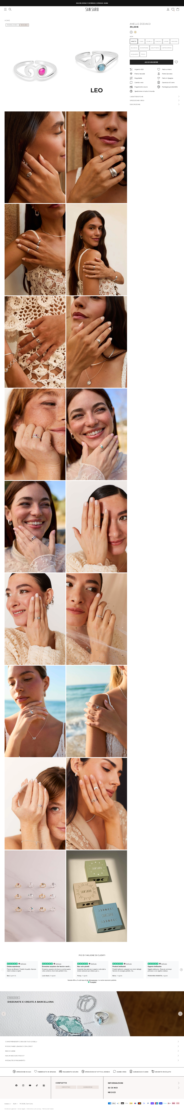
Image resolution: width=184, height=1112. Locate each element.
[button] (10, 9)
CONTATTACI (66, 1087)
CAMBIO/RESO (87, 1087)
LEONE (166, 41)
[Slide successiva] (180, 1014)
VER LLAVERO (108, 3)
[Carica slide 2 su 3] (93, 1035)
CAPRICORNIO (167, 48)
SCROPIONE (144, 48)
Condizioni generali (10, 1109)
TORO (141, 41)
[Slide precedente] (3, 1014)
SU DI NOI (113, 1088)
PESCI (143, 54)
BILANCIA (134, 48)
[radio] (131, 32)
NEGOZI (112, 1092)
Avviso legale (21, 1109)
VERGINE (174, 41)
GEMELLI (149, 41)
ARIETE (133, 41)
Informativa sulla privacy (34, 1109)
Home (7, 20)
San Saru (29, 1104)
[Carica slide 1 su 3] (91, 1035)
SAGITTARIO (155, 48)
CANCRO (158, 41)
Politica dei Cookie (48, 1109)
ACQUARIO (134, 54)
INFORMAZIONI (115, 1083)
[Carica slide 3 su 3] (95, 1035)
